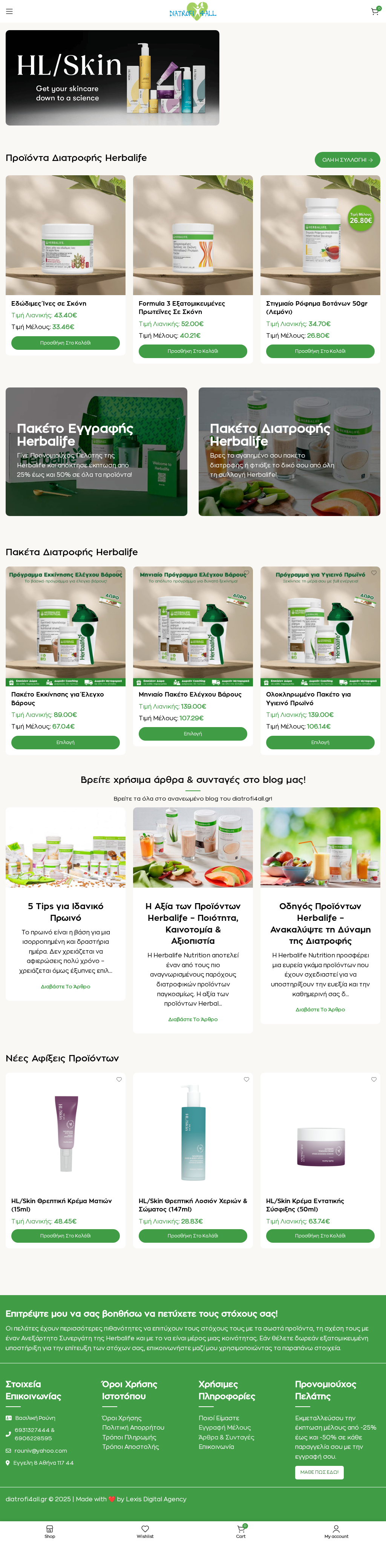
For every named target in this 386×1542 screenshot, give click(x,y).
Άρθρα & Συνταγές (226, 1438)
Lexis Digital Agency (156, 1499)
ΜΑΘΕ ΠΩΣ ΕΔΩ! (319, 1472)
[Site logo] (193, 11)
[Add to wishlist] (119, 181)
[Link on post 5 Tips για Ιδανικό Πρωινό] (66, 847)
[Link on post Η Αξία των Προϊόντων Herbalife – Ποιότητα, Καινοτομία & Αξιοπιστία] (193, 847)
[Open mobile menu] (9, 11)
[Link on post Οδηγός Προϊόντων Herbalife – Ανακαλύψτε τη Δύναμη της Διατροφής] (320, 847)
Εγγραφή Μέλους (225, 1428)
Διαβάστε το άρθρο (65, 986)
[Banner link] (96, 451)
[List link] (48, 1434)
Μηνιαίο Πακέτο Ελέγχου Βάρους (190, 695)
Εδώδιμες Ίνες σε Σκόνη (48, 304)
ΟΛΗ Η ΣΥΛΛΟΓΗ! (344, 159)
